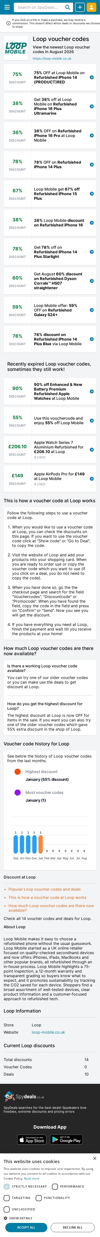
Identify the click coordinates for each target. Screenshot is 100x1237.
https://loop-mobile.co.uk (52, 58)
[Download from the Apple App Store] (31, 1139)
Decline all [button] (73, 1227)
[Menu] (7, 7)
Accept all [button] (26, 1227)
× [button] (94, 1158)
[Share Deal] (80, 7)
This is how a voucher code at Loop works (47, 897)
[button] (50, 1218)
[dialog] (50, 1195)
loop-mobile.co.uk (48, 1032)
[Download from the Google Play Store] (66, 1139)
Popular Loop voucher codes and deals (44, 889)
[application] (50, 836)
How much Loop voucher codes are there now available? (51, 908)
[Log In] (91, 7)
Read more (32, 1178)
